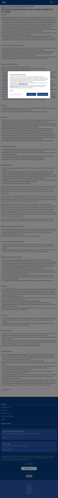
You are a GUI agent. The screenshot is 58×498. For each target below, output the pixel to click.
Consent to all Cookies (42, 94)
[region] (29, 84)
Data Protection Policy (14, 86)
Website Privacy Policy (23, 84)
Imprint (11, 90)
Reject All (31, 94)
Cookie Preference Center (16, 94)
